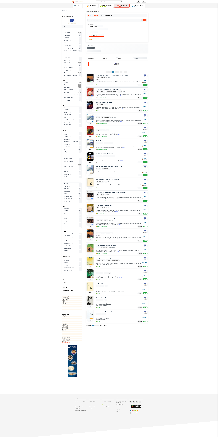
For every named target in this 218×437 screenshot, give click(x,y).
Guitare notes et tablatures (101, 233)
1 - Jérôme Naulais (65, 315)
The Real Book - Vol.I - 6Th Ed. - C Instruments (107, 179)
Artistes (64, 282)
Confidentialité (77, 408)
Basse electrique (99, 300)
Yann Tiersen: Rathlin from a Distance (105, 312)
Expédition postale (94, 15)
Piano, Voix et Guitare (100, 104)
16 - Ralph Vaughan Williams (66, 331)
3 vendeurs (90, 320)
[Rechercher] (121, 2)
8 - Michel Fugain (64, 302)
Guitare (98, 77)
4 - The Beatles (64, 318)
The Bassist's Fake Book (102, 297)
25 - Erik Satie (64, 341)
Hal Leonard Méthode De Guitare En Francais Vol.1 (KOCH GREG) (112, 75)
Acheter (145, 84)
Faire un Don (91, 408)
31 (115, 71)
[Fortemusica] (130, 413)
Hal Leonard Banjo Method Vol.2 (104, 205)
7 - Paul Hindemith (65, 322)
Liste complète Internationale (66, 342)
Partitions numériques (108, 15)
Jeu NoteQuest (118, 409)
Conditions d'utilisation (79, 406)
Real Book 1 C (99, 283)
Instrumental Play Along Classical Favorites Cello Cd (109, 166)
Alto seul (98, 117)
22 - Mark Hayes (64, 338)
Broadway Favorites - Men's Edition (104, 153)
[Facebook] (130, 402)
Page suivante (109, 71)
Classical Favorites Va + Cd (102, 115)
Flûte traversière (99, 143)
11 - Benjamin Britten (65, 326)
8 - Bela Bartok (64, 323)
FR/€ (143, 1)
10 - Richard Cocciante (65, 304)
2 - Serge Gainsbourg (65, 296)
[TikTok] (140, 402)
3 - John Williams (64, 317)
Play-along (64, 287)
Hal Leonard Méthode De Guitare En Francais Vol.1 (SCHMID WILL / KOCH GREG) (116, 231)
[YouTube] (134, 402)
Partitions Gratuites (107, 401)
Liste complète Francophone (66, 311)
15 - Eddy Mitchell (65, 310)
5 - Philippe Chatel (65, 299)
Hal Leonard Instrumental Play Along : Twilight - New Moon (111, 192)
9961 (126, 71)
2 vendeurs (90, 83)
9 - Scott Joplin (64, 324)
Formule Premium (92, 406)
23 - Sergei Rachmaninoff (66, 339)
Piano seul (98, 314)
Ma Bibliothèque (67, 13)
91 (100, 325)
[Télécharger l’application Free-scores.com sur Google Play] (136, 406)
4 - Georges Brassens (65, 298)
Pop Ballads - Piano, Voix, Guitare (104, 102)
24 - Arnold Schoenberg (65, 340)
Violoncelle (98, 168)
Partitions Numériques (108, 404)
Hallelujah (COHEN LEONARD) (103, 258)
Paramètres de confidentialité (80, 410)
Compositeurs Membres (93, 401)
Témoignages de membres (80, 404)
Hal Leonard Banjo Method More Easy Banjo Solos (108, 89)
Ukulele (98, 247)
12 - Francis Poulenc (65, 327)
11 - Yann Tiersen (64, 305)
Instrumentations (66, 276)
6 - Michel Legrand (65, 300)
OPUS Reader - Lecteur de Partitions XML (121, 402)
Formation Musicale (66, 284)
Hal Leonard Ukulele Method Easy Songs (106, 245)
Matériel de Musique (107, 406)
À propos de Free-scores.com (80, 401)
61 (118, 71)
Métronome (118, 411)
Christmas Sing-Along (101, 128)
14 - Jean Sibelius (65, 329)
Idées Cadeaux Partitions (67, 290)
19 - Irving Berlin (64, 335)
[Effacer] (142, 20)
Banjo (97, 91)
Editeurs (64, 279)
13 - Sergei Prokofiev (65, 328)
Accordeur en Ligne (119, 404)
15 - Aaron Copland (65, 330)
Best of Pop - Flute (100, 271)
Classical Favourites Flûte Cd (103, 140)
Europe (117, 64)
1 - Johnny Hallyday (65, 295)
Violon (98, 194)
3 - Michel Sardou (65, 297)
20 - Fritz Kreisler (64, 336)
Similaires (140, 84)
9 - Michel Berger (64, 303)
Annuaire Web (118, 406)
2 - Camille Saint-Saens (65, 316)
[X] (137, 402)
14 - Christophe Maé (65, 309)
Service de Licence (92, 404)
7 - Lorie (63, 301)
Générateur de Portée (120, 407)
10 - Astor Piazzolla (65, 325)
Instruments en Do (100, 181)
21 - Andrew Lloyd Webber (66, 337)
